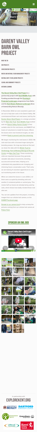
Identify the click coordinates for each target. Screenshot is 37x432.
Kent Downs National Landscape (18, 104)
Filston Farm (5, 210)
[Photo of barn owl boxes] (18, 328)
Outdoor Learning (6, 87)
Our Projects (5, 65)
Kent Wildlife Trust (25, 96)
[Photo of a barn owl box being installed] (6, 281)
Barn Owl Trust (11, 122)
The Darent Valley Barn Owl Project (13, 93)
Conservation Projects (8, 69)
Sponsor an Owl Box (18, 222)
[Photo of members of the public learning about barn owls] (30, 319)
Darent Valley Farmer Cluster (17, 125)
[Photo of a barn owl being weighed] (18, 290)
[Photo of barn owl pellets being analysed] (18, 309)
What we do (4, 61)
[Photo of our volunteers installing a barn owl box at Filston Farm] (30, 262)
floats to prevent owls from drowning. (20, 135)
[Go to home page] (4, 4)
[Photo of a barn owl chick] (30, 290)
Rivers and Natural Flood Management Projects (15, 74)
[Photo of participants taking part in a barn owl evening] (6, 319)
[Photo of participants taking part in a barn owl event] (18, 319)
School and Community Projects (10, 82)
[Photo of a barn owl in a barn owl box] (18, 272)
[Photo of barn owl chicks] (6, 300)
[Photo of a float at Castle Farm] (18, 262)
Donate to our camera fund (10, 204)
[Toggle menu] (33, 4)
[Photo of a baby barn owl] (18, 281)
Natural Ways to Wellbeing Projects (12, 78)
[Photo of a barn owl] (6, 309)
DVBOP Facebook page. (9, 200)
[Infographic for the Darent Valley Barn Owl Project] (6, 262)
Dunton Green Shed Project (10, 119)
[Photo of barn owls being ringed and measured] (6, 290)
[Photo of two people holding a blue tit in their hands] (6, 328)
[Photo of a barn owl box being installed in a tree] (6, 272)
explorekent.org (18, 400)
